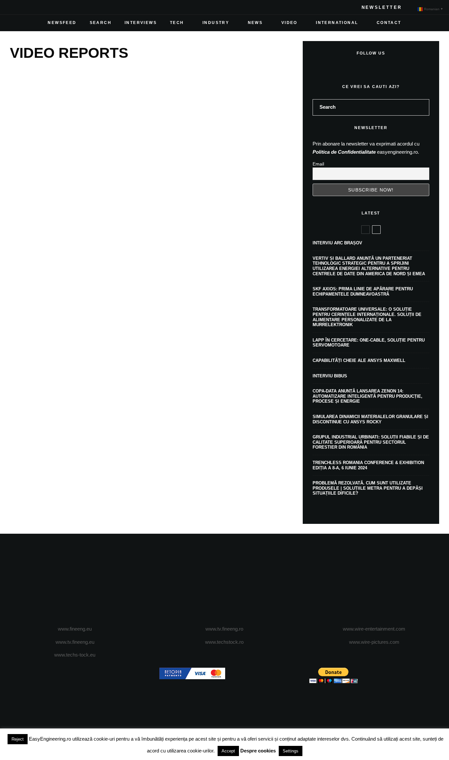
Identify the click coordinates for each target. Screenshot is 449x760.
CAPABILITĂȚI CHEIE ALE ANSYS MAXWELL (359, 360)
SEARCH (100, 22)
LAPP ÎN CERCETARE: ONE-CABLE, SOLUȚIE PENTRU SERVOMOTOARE (369, 343)
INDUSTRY (215, 22)
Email (318, 164)
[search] (422, 107)
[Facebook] (15, 7)
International (337, 22)
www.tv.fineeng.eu (75, 642)
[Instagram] (36, 7)
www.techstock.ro (224, 642)
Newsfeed (62, 22)
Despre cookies (258, 750)
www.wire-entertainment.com (374, 629)
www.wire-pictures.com (374, 642)
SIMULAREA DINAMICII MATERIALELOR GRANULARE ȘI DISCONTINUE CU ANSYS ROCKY (370, 419)
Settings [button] (290, 751)
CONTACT (389, 22)
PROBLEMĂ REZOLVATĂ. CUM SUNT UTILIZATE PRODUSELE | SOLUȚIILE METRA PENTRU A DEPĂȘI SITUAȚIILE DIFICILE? (368, 488)
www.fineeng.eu (75, 629)
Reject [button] (18, 739)
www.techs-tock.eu (74, 655)
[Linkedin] (57, 7)
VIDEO (289, 22)
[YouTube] (46, 7)
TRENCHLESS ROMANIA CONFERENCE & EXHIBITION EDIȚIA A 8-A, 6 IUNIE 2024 (368, 465)
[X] (25, 7)
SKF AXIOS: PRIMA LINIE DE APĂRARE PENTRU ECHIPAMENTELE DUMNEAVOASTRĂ (363, 291)
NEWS (255, 22)
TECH (177, 22)
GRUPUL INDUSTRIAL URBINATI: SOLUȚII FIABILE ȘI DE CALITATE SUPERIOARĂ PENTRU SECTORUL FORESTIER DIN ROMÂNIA (371, 442)
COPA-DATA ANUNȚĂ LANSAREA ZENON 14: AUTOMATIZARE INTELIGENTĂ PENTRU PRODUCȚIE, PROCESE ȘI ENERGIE (367, 396)
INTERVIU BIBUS (330, 375)
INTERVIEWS (141, 22)
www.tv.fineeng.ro (224, 629)
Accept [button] (228, 751)
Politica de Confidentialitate (344, 152)
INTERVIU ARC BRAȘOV (337, 242)
